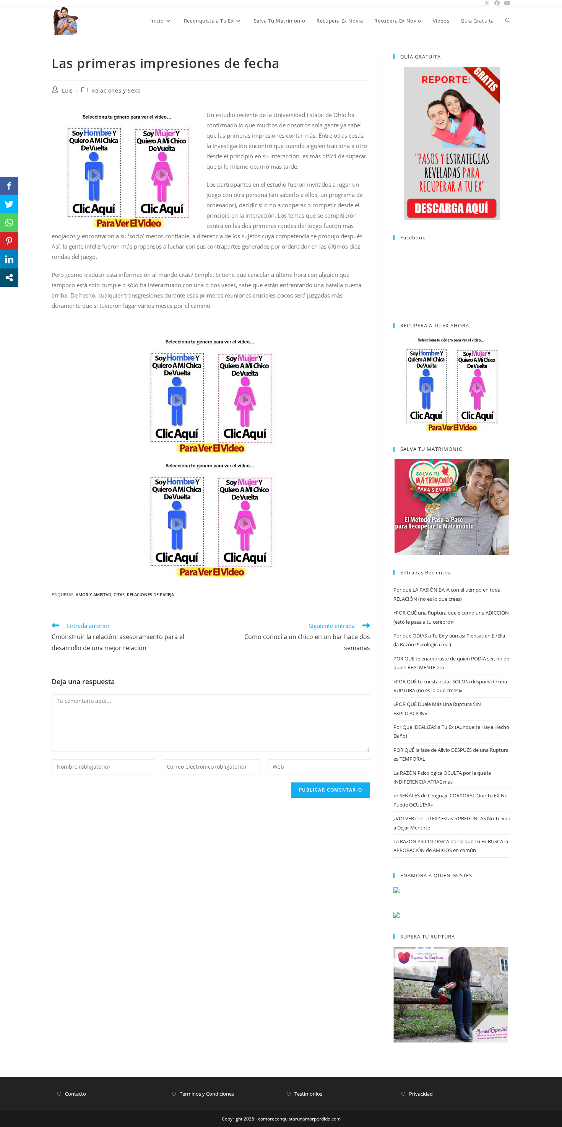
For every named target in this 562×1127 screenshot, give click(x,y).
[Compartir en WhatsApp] (9, 222)
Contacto (75, 1093)
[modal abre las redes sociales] (9, 277)
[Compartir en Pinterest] (9, 241)
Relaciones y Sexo (115, 90)
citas (119, 594)
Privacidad (421, 1093)
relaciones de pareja (150, 594)
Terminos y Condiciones (207, 1093)
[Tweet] (9, 204)
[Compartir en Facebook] (9, 186)
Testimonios (308, 1093)
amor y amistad (93, 594)
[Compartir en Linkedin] (9, 259)
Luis (67, 90)
